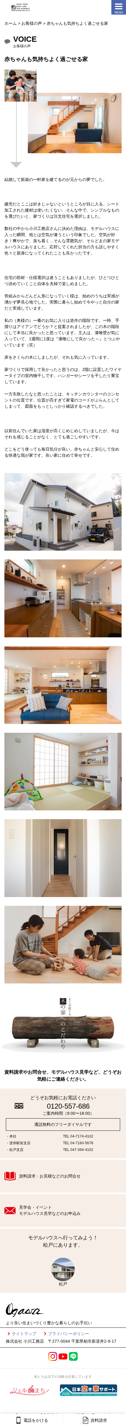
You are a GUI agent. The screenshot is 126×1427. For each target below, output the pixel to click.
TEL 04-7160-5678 (78, 1143)
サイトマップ (24, 1333)
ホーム (10, 23)
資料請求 (99, 1420)
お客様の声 (31, 23)
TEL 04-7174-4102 (78, 1136)
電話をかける (35, 1420)
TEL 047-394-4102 (78, 1150)
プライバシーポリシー (68, 1333)
